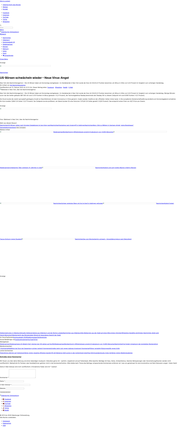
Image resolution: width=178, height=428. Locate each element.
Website (2, 388)
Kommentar (4, 377)
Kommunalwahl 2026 (20, 337)
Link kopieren (22, 127)
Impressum (6, 421)
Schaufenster (8, 55)
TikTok (5, 19)
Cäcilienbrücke (42, 337)
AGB (4, 425)
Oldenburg (6, 40)
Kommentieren (11, 127)
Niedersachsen (8, 44)
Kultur (5, 51)
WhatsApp (6, 21)
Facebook (6, 13)
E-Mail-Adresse (5, 385)
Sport (4, 53)
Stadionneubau (32, 337)
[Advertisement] (41, 305)
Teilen (17, 127)
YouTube (5, 17)
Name (2, 381)
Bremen (5, 46)
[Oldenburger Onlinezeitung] (9, 395)
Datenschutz (7, 423)
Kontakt (5, 9)
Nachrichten (7, 38)
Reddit (65, 87)
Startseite (3, 127)
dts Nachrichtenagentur (17, 85)
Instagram (6, 15)
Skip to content (5, 1)
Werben (5, 7)
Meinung (6, 49)
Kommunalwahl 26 (9, 42)
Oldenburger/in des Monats (12, 5)
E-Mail (71, 87)
